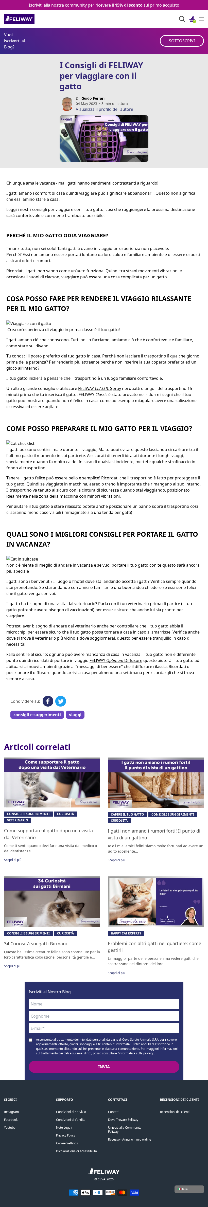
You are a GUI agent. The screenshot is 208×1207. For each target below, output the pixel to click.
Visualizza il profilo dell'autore (104, 109)
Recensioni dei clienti (174, 1112)
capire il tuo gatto (127, 814)
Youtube (9, 1127)
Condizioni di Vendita (70, 1120)
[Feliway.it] (30, 19)
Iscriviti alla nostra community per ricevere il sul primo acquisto (104, 5)
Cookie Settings (67, 1143)
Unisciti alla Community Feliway (124, 1129)
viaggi (75, 714)
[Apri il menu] (201, 19)
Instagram (11, 1112)
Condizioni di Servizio (71, 1112)
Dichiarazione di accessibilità (76, 1151)
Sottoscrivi (182, 41)
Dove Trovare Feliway (123, 1120)
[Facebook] (48, 701)
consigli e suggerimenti (37, 714)
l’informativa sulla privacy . (136, 1053)
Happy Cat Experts (126, 933)
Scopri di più (12, 860)
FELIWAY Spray (99, 388)
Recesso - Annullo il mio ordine (129, 1139)
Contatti (113, 1112)
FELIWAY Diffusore (116, 660)
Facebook (11, 1120)
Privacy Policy (65, 1135)
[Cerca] (182, 19)
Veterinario (17, 820)
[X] (60, 701)
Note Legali (64, 1127)
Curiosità (65, 814)
